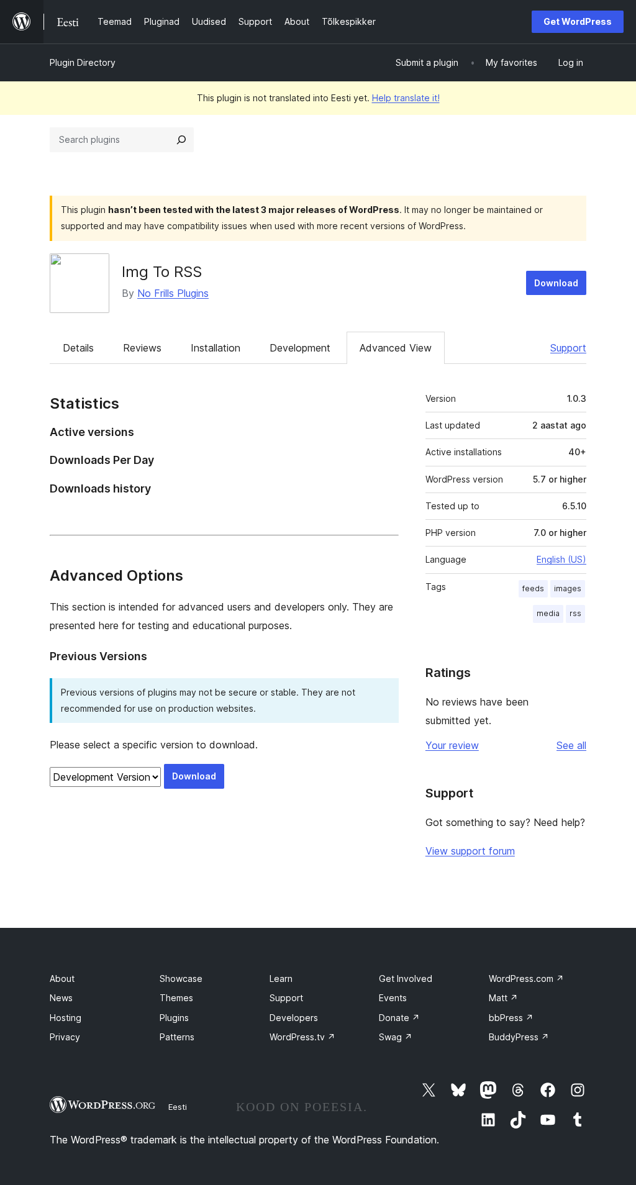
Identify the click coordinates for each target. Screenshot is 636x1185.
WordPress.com (526, 978)
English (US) (561, 559)
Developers (294, 1017)
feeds (533, 588)
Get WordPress (577, 21)
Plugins (174, 1017)
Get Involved (405, 978)
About (62, 978)
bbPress (511, 1017)
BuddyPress (519, 1037)
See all (571, 745)
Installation (215, 348)
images (567, 588)
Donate (399, 1017)
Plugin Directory (83, 62)
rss (575, 613)
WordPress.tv (302, 1037)
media (548, 613)
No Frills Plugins (173, 293)
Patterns (177, 1037)
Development (300, 348)
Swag (395, 1037)
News (61, 997)
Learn (281, 978)
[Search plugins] (181, 139)
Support (568, 348)
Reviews (142, 348)
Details (78, 348)
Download (556, 283)
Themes (176, 997)
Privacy (65, 1037)
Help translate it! (406, 98)
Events (393, 997)
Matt (503, 997)
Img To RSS (162, 272)
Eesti (177, 1107)
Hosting (65, 1017)
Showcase (181, 978)
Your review (452, 745)
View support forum (470, 851)
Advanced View (396, 348)
